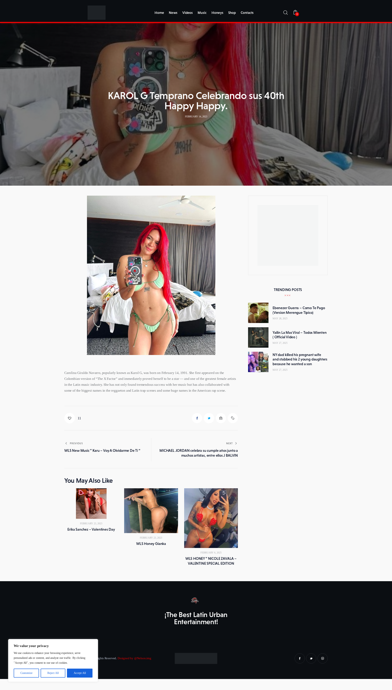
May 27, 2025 (280, 343)
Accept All (80, 673)
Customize (26, 673)
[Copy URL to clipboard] (233, 418)
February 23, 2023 (91, 523)
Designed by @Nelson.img (134, 658)
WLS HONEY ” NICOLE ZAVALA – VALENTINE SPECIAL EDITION (211, 561)
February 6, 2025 (211, 552)
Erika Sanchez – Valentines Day (91, 529)
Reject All (53, 673)
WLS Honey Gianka (151, 544)
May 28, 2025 (280, 318)
